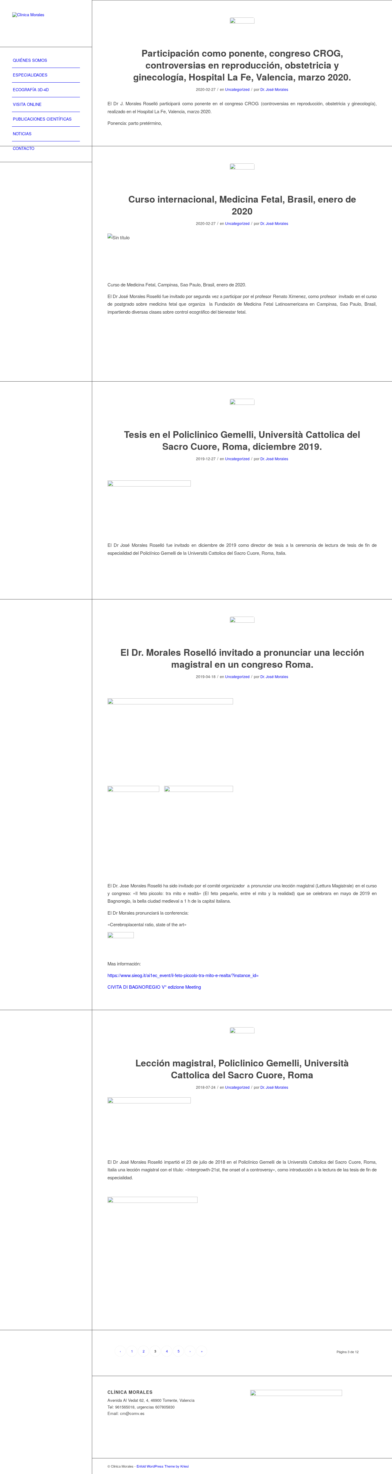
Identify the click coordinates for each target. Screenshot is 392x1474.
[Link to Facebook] (363, 1466)
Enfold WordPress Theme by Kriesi (163, 1466)
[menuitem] (46, 60)
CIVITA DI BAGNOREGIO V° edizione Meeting (154, 986)
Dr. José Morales (274, 89)
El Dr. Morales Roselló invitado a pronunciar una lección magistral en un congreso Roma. (242, 657)
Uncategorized (237, 89)
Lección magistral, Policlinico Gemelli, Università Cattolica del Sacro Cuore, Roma (242, 1068)
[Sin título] (242, 175)
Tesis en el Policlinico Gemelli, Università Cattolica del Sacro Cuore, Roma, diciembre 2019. (242, 440)
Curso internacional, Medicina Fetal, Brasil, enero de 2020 (242, 204)
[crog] (242, 29)
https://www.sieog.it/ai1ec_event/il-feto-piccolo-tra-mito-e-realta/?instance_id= (183, 975)
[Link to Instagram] (372, 1466)
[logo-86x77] (242, 629)
